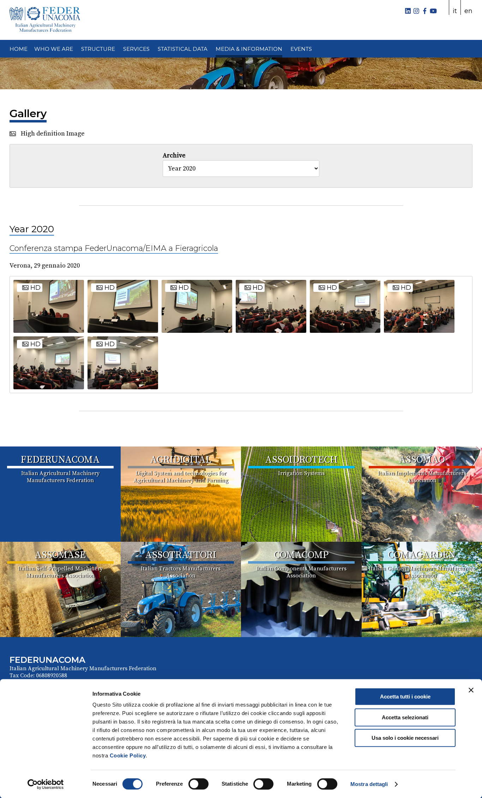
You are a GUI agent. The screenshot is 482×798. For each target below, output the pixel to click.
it (455, 11)
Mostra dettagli (369, 784)
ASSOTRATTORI (180, 555)
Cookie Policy (128, 755)
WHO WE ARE (53, 49)
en (468, 11)
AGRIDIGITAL (180, 460)
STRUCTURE (98, 49)
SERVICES (136, 49)
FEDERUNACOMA (60, 460)
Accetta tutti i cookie (405, 697)
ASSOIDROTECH (301, 460)
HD (35, 288)
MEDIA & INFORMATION (249, 49)
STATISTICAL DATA (182, 49)
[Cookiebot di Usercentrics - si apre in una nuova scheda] (46, 784)
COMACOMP (301, 555)
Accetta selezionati (405, 717)
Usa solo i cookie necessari (405, 738)
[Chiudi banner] (471, 690)
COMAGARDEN (422, 555)
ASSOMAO (422, 460)
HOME (19, 49)
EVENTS (301, 49)
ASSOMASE (60, 555)
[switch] (198, 784)
